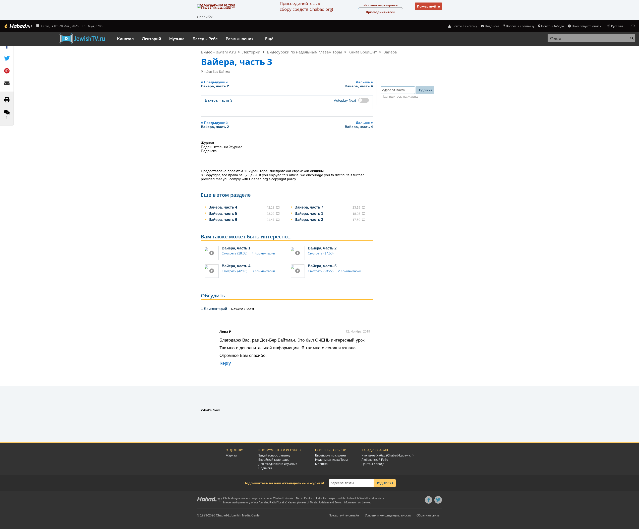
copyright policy (283, 179)
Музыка (177, 39)
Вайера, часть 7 (309, 207)
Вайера (390, 51)
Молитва (321, 464)
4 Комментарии (263, 253)
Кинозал (125, 39)
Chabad (277, 498)
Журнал (231, 455)
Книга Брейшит (362, 51)
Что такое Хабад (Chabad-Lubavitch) (388, 455)
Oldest (249, 309)
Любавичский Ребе (375, 459)
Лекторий (151, 39)
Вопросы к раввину (520, 26)
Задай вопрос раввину (274, 455)
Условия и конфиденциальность (388, 515)
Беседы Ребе (205, 39)
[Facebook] (428, 500)
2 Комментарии (349, 271)
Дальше (359, 84)
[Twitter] (438, 500)
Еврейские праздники (330, 455)
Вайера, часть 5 (222, 213)
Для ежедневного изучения (277, 464)
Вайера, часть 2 (309, 219)
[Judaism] (18, 26)
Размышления (240, 39)
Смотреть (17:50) (320, 253)
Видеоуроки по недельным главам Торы (304, 51)
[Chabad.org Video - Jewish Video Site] (82, 38)
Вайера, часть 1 (309, 213)
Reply (225, 363)
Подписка (265, 468)
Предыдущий (215, 84)
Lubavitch (289, 498)
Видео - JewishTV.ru (218, 51)
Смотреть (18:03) (234, 253)
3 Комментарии (263, 271)
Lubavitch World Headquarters (365, 498)
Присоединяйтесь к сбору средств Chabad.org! (306, 6)
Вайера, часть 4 (222, 207)
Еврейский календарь (273, 459)
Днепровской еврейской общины (297, 171)
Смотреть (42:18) (234, 271)
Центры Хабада (373, 464)
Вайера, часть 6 (222, 219)
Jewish (339, 502)
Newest (237, 309)
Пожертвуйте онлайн (587, 26)
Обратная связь (428, 515)
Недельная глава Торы (331, 459)
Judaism (323, 502)
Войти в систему (464, 26)
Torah (313, 502)
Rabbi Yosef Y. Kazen (282, 502)
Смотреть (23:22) (320, 271)
